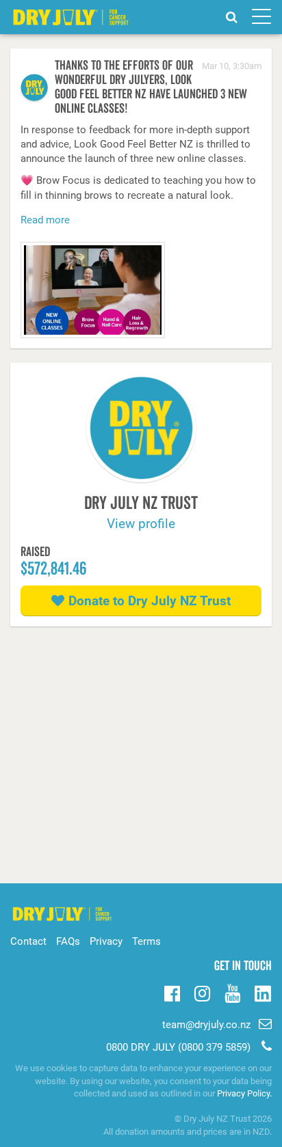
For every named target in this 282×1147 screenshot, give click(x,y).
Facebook (172, 992)
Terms (146, 941)
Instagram (202, 992)
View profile (141, 523)
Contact (28, 941)
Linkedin (262, 994)
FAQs (68, 941)
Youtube (232, 992)
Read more (45, 220)
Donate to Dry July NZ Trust (149, 601)
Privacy (106, 941)
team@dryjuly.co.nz (206, 1025)
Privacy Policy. (244, 1093)
